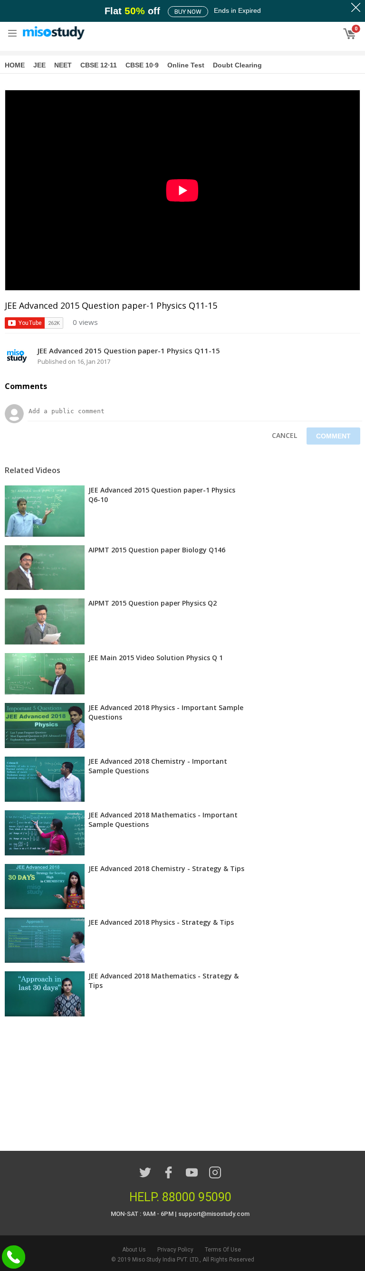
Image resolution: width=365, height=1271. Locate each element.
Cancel (284, 435)
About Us (134, 1249)
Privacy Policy (175, 1249)
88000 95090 (196, 1197)
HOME (15, 65)
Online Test (185, 65)
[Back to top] (334, 1238)
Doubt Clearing (237, 65)
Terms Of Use (223, 1249)
